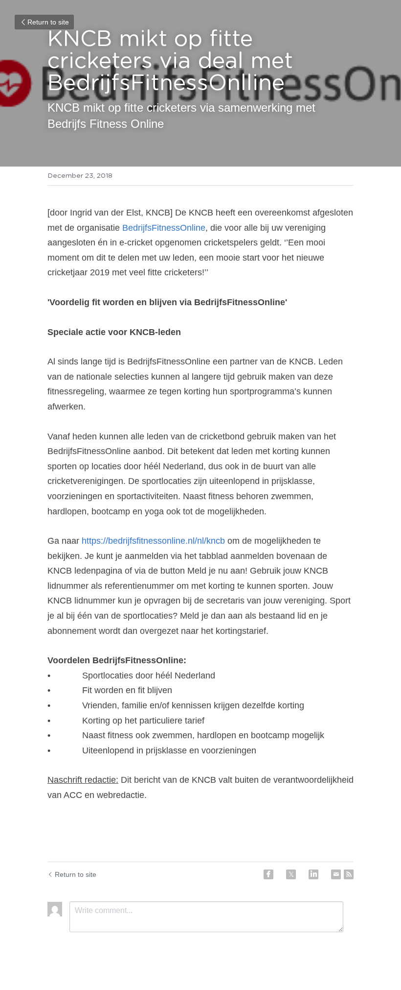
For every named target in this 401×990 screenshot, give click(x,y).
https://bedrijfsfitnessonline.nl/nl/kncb (153, 541)
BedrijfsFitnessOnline (163, 228)
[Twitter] (291, 874)
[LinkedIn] (313, 874)
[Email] (336, 874)
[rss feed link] (349, 874)
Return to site (48, 22)
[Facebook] (268, 874)
